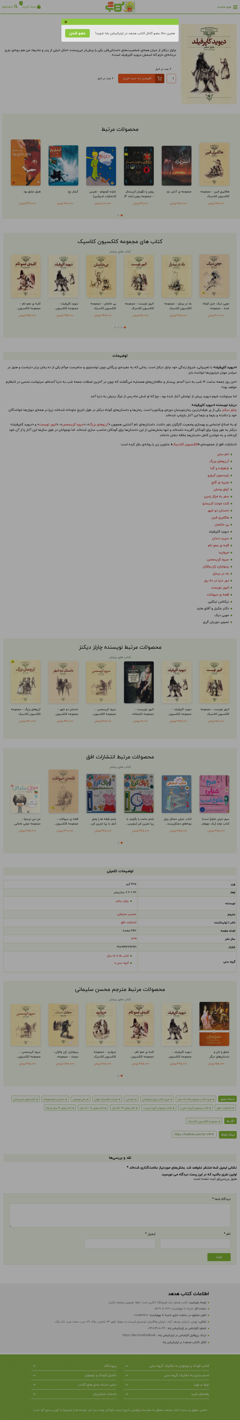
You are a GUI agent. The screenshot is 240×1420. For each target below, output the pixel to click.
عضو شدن (77, 33)
